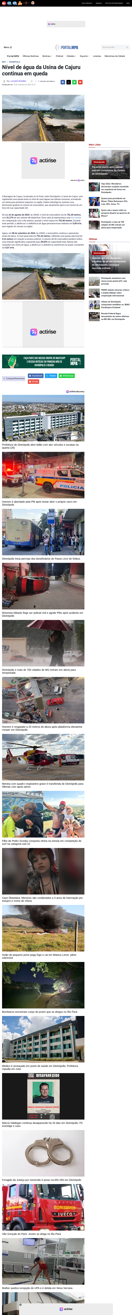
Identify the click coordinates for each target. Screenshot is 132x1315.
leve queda (76, 218)
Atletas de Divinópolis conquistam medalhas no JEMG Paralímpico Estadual (115, 304)
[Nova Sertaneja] (14, 3)
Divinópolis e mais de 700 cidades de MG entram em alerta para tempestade (113, 225)
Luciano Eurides (18, 81)
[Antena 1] (26, 3)
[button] (51, 56)
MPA (4, 62)
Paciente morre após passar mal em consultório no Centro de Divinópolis (108, 170)
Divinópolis (14, 62)
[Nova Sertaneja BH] (9, 3)
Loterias (97, 56)
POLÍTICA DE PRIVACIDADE (114, 3)
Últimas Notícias (31, 56)
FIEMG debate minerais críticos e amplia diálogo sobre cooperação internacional (115, 293)
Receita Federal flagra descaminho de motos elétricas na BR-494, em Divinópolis (115, 316)
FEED (128, 3)
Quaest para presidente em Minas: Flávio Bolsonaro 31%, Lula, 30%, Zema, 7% (114, 201)
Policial (59, 56)
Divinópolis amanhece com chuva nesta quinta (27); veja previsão (114, 281)
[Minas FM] (20, 3)
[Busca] (127, 47)
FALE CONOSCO (87, 3)
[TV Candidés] (32, 3)
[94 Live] (4, 3)
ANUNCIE (99, 3)
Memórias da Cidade (115, 56)
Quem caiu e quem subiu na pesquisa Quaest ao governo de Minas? (115, 213)
